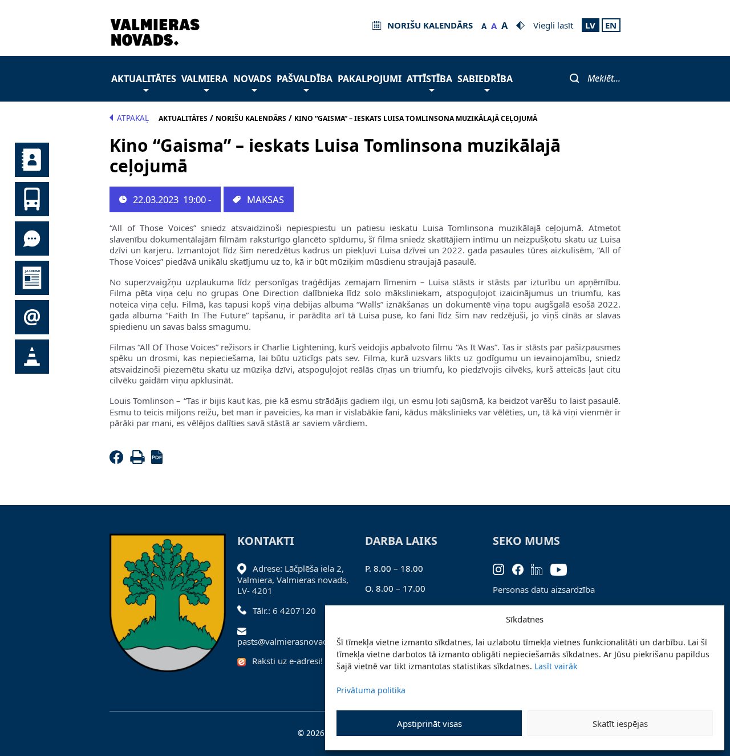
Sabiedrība (485, 78)
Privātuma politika (370, 690)
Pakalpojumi (370, 78)
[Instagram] (502, 568)
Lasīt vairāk (555, 666)
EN (611, 25)
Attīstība (429, 78)
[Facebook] (119, 460)
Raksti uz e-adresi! (287, 660)
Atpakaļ (133, 118)
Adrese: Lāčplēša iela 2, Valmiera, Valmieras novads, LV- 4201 (292, 579)
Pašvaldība (304, 78)
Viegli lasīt (553, 25)
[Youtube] (562, 568)
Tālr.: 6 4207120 (284, 610)
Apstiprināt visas (429, 723)
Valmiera (204, 78)
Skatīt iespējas (620, 723)
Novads (252, 78)
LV (590, 25)
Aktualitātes (143, 78)
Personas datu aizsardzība (544, 589)
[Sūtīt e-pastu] (245, 630)
